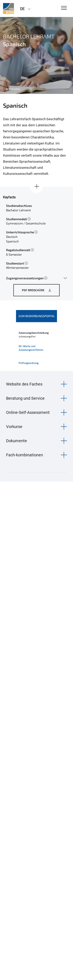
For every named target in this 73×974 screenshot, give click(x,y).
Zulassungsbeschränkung (34, 332)
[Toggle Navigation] (64, 8)
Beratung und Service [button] (25, 398)
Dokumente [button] (16, 440)
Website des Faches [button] (24, 384)
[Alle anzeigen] (36, 186)
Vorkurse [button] (14, 426)
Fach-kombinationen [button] (24, 454)
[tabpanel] (36, 55)
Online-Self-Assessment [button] (28, 412)
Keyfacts (9, 197)
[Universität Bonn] (8, 8)
